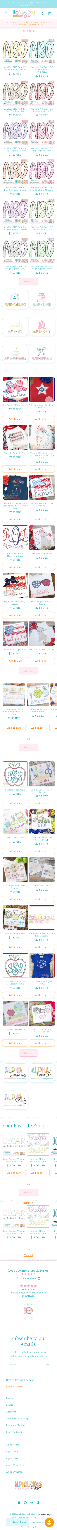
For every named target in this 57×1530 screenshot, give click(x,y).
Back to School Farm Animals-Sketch (42, 1030)
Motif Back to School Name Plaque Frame (42, 934)
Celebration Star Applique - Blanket (42, 406)
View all (28, 281)
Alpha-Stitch (40, 312)
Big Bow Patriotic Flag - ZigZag (15, 602)
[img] (28, 1274)
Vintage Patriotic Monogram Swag (15, 554)
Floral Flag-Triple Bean (15, 649)
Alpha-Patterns (13, 312)
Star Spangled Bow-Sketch (15, 405)
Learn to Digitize (15, 1431)
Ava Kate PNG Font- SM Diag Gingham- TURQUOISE (42, 69)
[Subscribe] (47, 1364)
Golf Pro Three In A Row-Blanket (38, 710)
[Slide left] (22, 739)
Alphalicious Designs (26, 1514)
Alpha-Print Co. (14, 1471)
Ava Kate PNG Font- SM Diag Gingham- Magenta (42, 188)
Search (10, 1404)
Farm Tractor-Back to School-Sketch (41, 839)
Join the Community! (17, 1418)
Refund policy (25, 1517)
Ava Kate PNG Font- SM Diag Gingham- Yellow (15, 68)
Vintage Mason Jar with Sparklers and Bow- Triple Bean (41, 455)
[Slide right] (35, 739)
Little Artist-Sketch (42, 885)
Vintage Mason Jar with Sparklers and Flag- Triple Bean (15, 505)
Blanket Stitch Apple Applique (15, 886)
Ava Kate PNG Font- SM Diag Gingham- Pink (42, 149)
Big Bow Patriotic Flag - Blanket (41, 504)
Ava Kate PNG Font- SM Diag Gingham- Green (42, 267)
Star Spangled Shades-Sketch (41, 602)
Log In (9, 1398)
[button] (6, 13)
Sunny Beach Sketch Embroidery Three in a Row (14, 711)
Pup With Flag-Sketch (41, 553)
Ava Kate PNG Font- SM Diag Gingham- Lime (42, 228)
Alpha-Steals (13, 1113)
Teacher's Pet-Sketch (15, 1029)
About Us (11, 1411)
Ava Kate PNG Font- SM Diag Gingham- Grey (15, 267)
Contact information (39, 1522)
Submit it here (14, 1386)
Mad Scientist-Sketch (15, 933)
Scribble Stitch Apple (15, 790)
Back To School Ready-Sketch (42, 791)
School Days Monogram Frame (41, 982)
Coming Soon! (40, 1086)
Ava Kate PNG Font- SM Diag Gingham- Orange (15, 188)
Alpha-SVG (14, 339)
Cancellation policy (30, 1527)
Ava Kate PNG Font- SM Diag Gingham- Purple (15, 149)
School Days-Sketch (15, 838)
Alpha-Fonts (40, 339)
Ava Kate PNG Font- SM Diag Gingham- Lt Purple (15, 228)
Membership (13, 1086)
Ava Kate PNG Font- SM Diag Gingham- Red (42, 110)
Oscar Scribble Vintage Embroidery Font (14, 1160)
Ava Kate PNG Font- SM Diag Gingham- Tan (15, 110)
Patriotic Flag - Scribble (15, 453)
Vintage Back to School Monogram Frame (15, 982)
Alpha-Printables (13, 366)
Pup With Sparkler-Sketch (42, 649)
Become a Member (16, 1425)
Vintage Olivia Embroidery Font (38, 1160)
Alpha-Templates (40, 366)
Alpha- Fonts (13, 1451)
